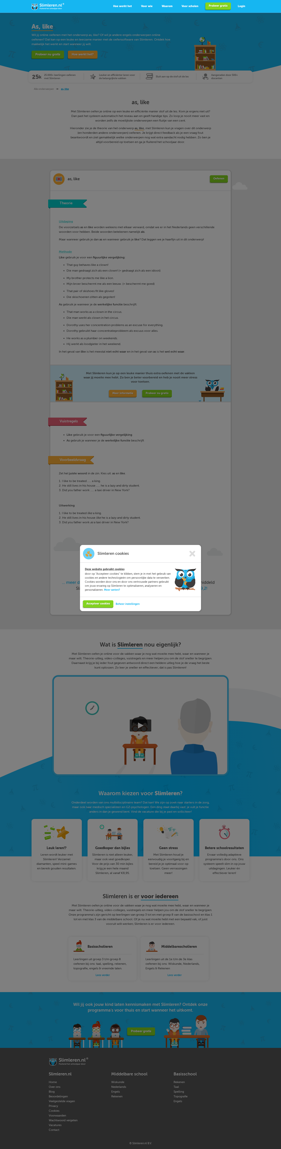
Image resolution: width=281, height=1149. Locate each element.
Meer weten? (112, 589)
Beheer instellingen (128, 603)
